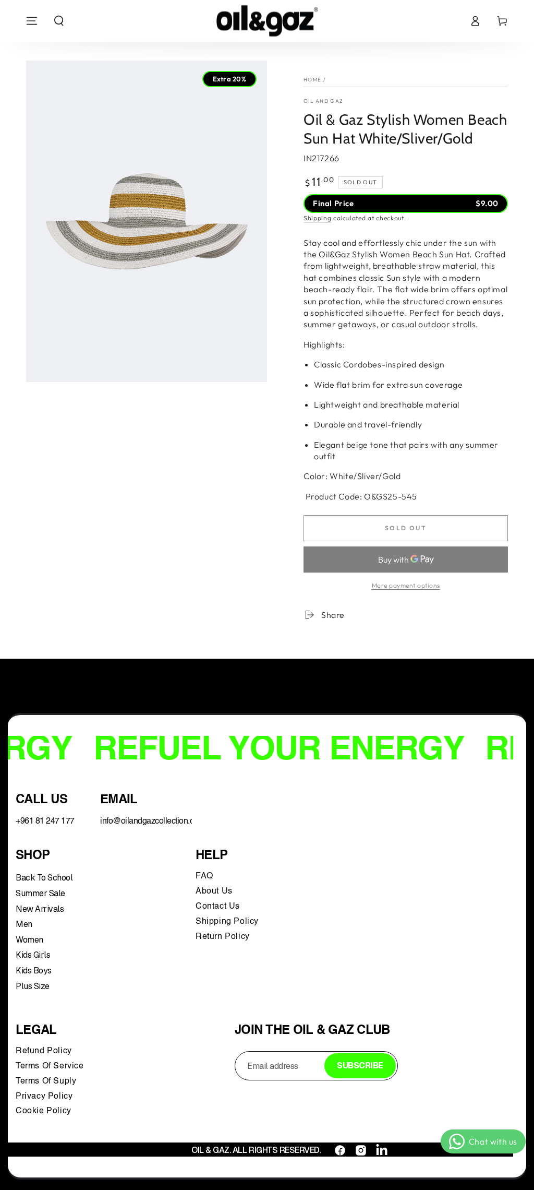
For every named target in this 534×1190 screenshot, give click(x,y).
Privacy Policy (44, 1096)
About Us (214, 891)
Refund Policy (46, 1051)
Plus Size (33, 986)
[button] (58, 20)
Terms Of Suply (47, 1081)
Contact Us (219, 906)
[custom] (340, 1150)
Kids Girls (33, 954)
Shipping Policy (228, 922)
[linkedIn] (381, 1150)
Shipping (318, 218)
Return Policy (223, 937)
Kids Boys (34, 970)
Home (312, 79)
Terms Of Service (50, 1066)
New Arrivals (40, 908)
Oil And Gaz (323, 101)
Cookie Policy (43, 1111)
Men (24, 924)
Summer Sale (40, 893)
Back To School (44, 877)
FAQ (205, 876)
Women (29, 939)
